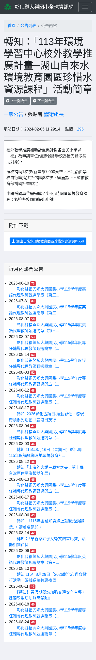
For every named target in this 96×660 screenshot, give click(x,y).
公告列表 (28, 26)
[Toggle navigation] (85, 7)
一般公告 (13, 114)
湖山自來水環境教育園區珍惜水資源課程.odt (49, 241)
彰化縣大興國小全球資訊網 (44, 7)
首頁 (12, 26)
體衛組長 (54, 114)
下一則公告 (45, 101)
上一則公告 (18, 101)
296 (80, 129)
